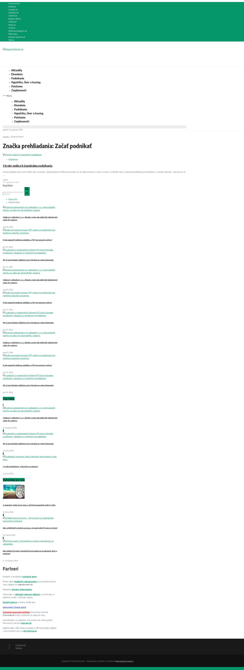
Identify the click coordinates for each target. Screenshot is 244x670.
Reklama (12, 7)
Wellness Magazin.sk (17, 31)
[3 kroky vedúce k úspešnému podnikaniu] (22, 154)
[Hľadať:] (16, 194)
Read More (8, 185)
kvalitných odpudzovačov (25, 581)
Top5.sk (11, 28)
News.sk (12, 25)
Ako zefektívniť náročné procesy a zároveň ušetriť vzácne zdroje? (30, 528)
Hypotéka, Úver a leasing (26, 82)
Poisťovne (17, 86)
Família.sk (12, 22)
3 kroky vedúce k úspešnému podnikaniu (27, 165)
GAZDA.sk (12, 16)
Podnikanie (17, 78)
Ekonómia (17, 74)
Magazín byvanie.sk (16, 37)
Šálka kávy (12, 34)
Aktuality (16, 70)
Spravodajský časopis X (124, 661)
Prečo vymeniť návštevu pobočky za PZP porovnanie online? (27, 240)
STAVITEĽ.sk (13, 13)
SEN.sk (11, 40)
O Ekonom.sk (14, 3)
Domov (6, 137)
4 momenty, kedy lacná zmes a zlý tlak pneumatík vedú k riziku (29, 505)
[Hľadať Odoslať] (27, 191)
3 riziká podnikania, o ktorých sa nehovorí (20, 466)
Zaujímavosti (18, 90)
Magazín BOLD (14, 19)
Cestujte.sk (13, 9)
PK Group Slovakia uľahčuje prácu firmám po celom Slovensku (28, 260)
